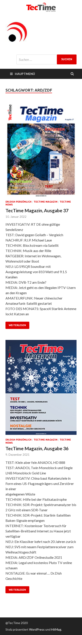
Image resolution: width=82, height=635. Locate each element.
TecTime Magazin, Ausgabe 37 (36, 210)
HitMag (56, 629)
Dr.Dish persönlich (18, 201)
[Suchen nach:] (46, 59)
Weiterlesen (17, 325)
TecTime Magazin (46, 201)
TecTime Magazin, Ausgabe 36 (36, 448)
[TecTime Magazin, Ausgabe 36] (41, 389)
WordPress (37, 629)
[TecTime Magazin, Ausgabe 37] (41, 151)
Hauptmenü (25, 74)
